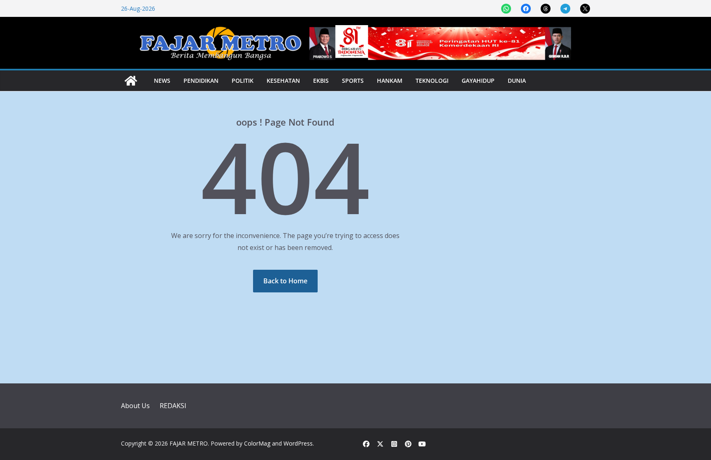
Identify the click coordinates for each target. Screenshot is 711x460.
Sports (353, 80)
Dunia (517, 80)
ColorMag (257, 443)
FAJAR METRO (189, 443)
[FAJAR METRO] (130, 80)
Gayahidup (478, 80)
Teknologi (432, 80)
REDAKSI (173, 405)
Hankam (389, 80)
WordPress (298, 443)
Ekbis (321, 80)
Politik (242, 80)
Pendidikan (201, 80)
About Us (135, 405)
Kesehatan (283, 80)
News (162, 80)
